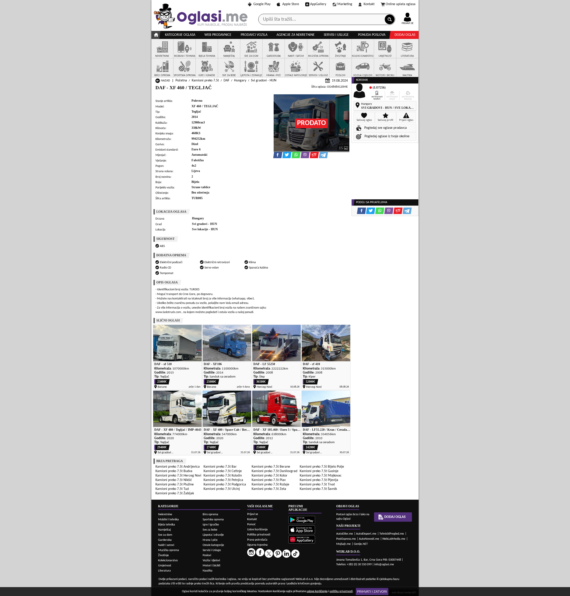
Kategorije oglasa (180, 35)
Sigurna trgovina (257, 545)
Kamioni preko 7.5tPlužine (174, 484)
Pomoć (251, 524)
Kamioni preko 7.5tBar (220, 467)
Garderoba (165, 540)
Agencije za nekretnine (296, 35)
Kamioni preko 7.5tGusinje (319, 471)
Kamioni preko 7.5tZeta (269, 489)
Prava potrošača (257, 539)
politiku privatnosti (341, 591)
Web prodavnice (217, 35)
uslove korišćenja (317, 591)
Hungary (240, 80)
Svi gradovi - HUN (263, 80)
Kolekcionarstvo (168, 560)
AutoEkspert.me (366, 533)
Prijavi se (252, 514)
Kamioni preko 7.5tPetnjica (223, 480)
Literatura (164, 570)
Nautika (207, 570)
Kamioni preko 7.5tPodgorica (225, 484)
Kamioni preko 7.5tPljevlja (319, 480)
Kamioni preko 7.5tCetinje (223, 471)
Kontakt (369, 4)
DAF (226, 80)
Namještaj (164, 529)
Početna (181, 80)
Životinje (163, 555)
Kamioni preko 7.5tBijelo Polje (322, 467)
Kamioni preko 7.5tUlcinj (222, 489)
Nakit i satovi (166, 545)
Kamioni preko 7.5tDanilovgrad (274, 471)
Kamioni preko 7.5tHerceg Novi (178, 475)
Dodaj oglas (405, 35)
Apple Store (290, 4)
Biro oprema (210, 514)
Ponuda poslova (371, 35)
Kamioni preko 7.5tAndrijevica (177, 467)
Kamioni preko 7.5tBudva (173, 471)
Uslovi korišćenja (257, 529)
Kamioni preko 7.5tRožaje (270, 484)
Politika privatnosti (258, 534)
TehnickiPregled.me (391, 533)
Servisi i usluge (336, 35)
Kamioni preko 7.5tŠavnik (318, 489)
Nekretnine (165, 514)
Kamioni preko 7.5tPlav (269, 480)
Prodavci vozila (254, 35)
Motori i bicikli (211, 565)
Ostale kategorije (213, 545)
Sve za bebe (210, 529)
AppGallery (318, 4)
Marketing (344, 4)
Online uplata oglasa (400, 4)
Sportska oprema (213, 519)
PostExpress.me (346, 539)
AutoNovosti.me (369, 539)
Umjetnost (164, 565)
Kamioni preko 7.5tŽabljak (174, 493)
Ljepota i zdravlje (213, 535)
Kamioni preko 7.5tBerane (271, 467)
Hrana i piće (210, 540)
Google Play (262, 4)
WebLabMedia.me (393, 539)
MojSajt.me (343, 544)
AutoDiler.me (344, 533)
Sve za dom (165, 535)
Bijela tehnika (166, 524)
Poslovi (207, 555)
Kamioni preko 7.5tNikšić (173, 480)
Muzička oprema (168, 550)
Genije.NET (361, 544)
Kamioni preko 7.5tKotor (269, 475)
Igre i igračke (211, 524)
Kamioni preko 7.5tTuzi (172, 489)
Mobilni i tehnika (168, 519)
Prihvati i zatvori (372, 591)
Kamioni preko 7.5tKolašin (223, 475)
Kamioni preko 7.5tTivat (317, 484)
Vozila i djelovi (211, 560)
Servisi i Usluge (212, 550)
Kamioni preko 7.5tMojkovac (321, 475)
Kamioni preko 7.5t (205, 80)
